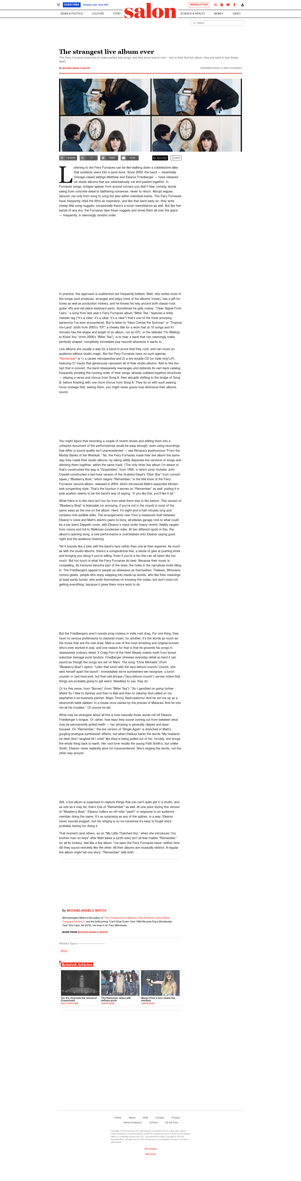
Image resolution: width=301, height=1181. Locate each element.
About (132, 1118)
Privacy (176, 1118)
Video (236, 14)
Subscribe (71, 5)
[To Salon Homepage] (150, 11)
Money (218, 14)
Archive (153, 1123)
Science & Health (192, 14)
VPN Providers (150, 1149)
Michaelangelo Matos (76, 68)
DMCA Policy (150, 1154)
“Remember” (68, 358)
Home (117, 1118)
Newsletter (199, 5)
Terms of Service (132, 1123)
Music (64, 951)
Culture (98, 14)
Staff (145, 1118)
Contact (159, 1118)
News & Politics (72, 14)
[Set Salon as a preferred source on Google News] (160, 157)
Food (117, 14)
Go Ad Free (171, 1123)
